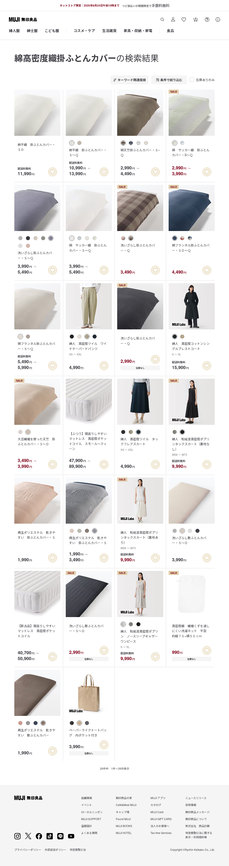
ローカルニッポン (92, 812)
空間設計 (86, 826)
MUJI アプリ (158, 798)
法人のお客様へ (160, 826)
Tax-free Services (161, 833)
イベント (86, 805)
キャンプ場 (122, 812)
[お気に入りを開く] (184, 19)
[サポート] (218, 19)
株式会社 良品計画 (197, 826)
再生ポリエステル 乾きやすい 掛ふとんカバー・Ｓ (36, 535)
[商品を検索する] (162, 19)
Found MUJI (123, 819)
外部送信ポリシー (55, 849)
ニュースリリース (195, 798)
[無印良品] (28, 798)
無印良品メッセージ (197, 812)
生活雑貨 (109, 30)
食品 (170, 30)
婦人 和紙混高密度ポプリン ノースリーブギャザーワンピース (139, 639)
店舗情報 (86, 798)
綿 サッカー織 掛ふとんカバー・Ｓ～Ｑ (88, 247)
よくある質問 (89, 833)
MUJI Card (157, 812)
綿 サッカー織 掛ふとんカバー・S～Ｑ (191, 152)
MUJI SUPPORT (91, 819)
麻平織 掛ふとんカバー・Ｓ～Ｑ (88, 152)
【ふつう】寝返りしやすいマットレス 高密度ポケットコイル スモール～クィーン (88, 441)
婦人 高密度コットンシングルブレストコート (191, 348)
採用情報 (190, 805)
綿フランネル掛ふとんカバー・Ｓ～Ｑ (36, 346)
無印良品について (196, 819)
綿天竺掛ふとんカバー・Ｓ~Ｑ (140, 152)
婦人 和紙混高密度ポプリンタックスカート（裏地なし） (191, 446)
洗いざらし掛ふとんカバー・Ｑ (138, 247)
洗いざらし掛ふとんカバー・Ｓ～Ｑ (35, 255)
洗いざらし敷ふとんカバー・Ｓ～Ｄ (189, 540)
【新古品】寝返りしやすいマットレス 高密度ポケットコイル (36, 631)
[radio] (71, 143)
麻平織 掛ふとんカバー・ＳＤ (36, 147)
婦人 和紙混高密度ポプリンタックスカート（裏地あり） (139, 540)
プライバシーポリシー (27, 849)
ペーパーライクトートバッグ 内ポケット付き (88, 732)
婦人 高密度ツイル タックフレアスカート (139, 444)
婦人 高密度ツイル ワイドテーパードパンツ (88, 348)
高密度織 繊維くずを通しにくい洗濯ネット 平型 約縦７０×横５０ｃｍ (191, 631)
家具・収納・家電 (138, 30)
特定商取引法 (78, 849)
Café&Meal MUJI (126, 805)
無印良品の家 (124, 798)
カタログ (156, 805)
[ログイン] (173, 19)
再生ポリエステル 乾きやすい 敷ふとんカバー (36, 732)
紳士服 (32, 30)
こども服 (52, 30)
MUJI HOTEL (124, 833)
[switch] (52, 171)
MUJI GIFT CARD (161, 819)
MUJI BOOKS (124, 826)
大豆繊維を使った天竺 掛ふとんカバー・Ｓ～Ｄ (36, 441)
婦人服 (14, 30)
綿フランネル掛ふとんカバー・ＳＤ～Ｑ (191, 247)
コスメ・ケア (84, 30)
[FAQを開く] (207, 19)
